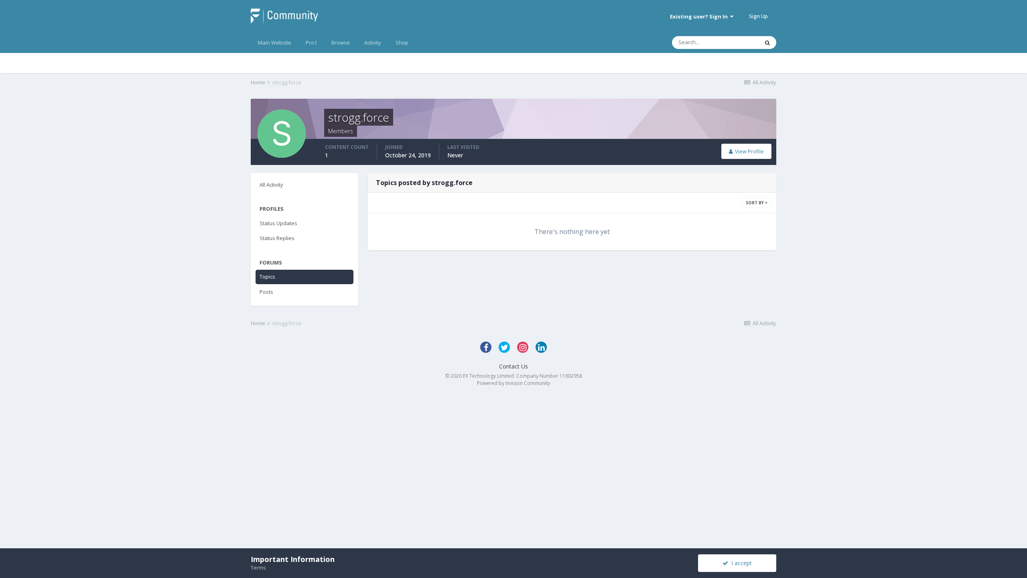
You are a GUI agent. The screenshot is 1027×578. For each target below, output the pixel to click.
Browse (340, 42)
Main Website (274, 42)
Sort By (755, 203)
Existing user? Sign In (700, 16)
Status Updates (278, 223)
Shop (402, 42)
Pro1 (311, 42)
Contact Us (513, 366)
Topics (267, 276)
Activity (372, 42)
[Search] (767, 42)
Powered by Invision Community (513, 383)
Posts (266, 291)
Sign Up (758, 16)
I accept (740, 563)
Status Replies (277, 238)
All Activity (271, 184)
